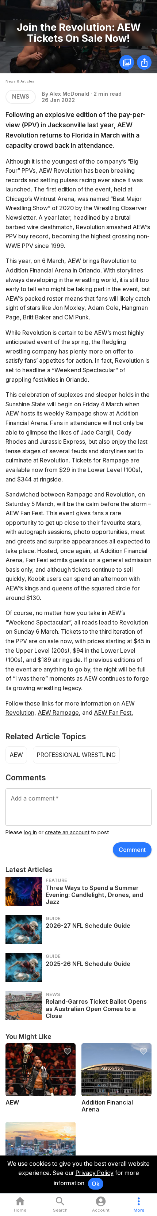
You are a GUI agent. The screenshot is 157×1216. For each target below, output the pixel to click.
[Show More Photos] (126, 62)
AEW (16, 754)
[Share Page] (144, 62)
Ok (96, 1183)
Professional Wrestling (76, 754)
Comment (132, 849)
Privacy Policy (95, 1172)
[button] (139, 1205)
